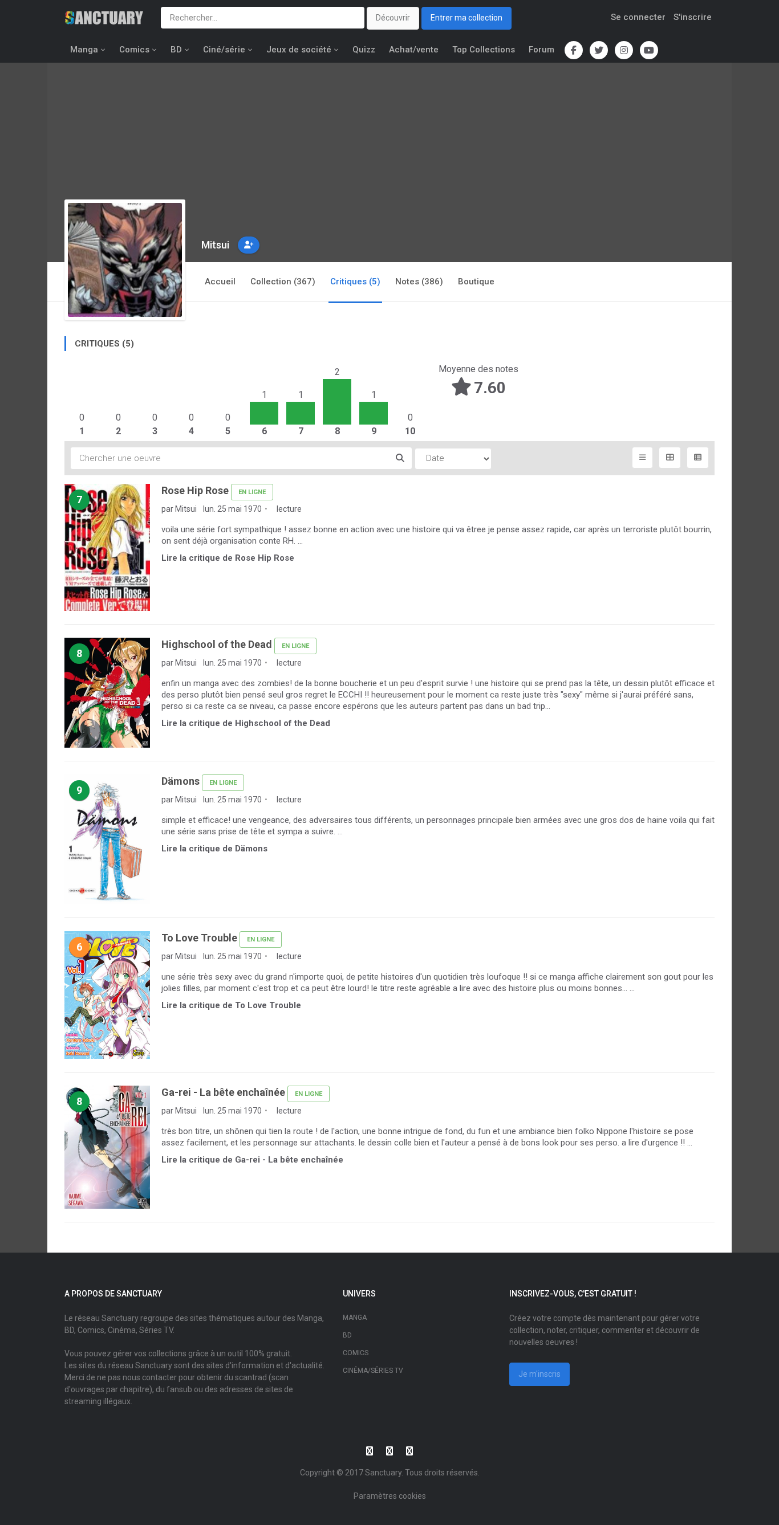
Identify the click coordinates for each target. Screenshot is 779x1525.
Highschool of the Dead (216, 644)
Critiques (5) (355, 281)
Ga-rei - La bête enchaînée (223, 1092)
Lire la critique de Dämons (214, 848)
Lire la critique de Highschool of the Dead (245, 723)
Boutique (476, 281)
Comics (134, 49)
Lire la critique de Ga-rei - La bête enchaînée (252, 1160)
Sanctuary (383, 1472)
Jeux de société (298, 49)
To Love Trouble (199, 938)
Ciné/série (224, 49)
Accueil (220, 281)
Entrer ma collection (466, 17)
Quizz (363, 49)
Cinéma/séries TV (373, 1371)
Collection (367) (282, 281)
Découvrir (393, 17)
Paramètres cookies (390, 1495)
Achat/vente (414, 49)
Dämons (180, 781)
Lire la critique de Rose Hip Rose (227, 558)
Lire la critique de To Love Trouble (231, 1005)
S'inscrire (692, 17)
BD (176, 49)
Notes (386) (419, 281)
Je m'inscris (539, 1374)
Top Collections (483, 49)
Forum (541, 49)
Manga (84, 49)
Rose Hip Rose (195, 490)
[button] (248, 245)
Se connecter (638, 17)
